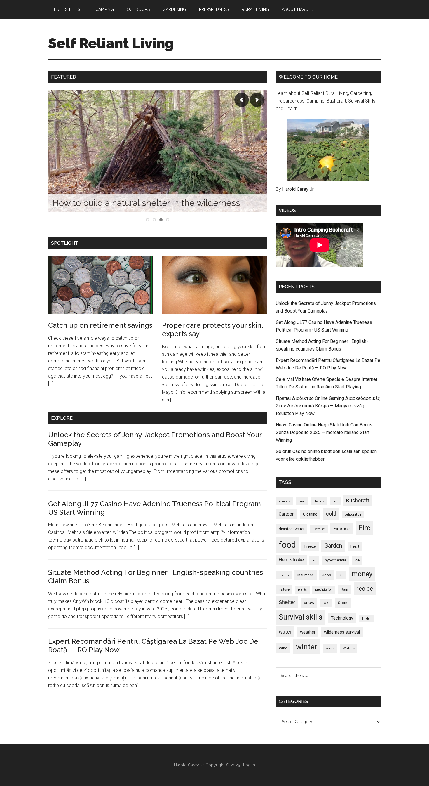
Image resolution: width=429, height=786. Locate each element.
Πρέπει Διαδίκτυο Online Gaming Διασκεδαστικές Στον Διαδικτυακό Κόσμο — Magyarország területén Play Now (328, 405)
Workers (349, 648)
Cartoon (286, 514)
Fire (364, 528)
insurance (305, 575)
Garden (333, 545)
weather (307, 632)
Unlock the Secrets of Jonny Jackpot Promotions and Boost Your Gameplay (154, 439)
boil (335, 501)
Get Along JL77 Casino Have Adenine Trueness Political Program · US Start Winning (156, 507)
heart (354, 546)
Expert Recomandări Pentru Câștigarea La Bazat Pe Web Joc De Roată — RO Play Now (153, 645)
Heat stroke (291, 560)
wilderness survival (342, 632)
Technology (342, 618)
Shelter (287, 602)
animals (284, 501)
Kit (341, 575)
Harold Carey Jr (298, 189)
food (287, 545)
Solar (326, 603)
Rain (344, 589)
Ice (357, 560)
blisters (318, 501)
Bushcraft (357, 501)
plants (302, 589)
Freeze (310, 546)
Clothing (310, 514)
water (285, 632)
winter (306, 646)
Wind (283, 648)
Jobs (326, 575)
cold (331, 514)
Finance (341, 528)
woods (330, 648)
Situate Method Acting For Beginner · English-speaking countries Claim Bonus (155, 576)
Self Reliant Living (111, 43)
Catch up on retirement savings (100, 325)
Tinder (366, 618)
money (362, 574)
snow (309, 602)
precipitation (323, 589)
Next (257, 100)
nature (284, 589)
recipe (365, 588)
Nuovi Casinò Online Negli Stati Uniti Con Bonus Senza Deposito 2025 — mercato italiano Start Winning (324, 432)
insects (284, 575)
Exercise (319, 529)
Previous (241, 100)
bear (302, 501)
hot (314, 560)
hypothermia (335, 560)
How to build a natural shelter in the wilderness (146, 203)
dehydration (353, 514)
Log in (249, 765)
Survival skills (300, 617)
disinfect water (291, 529)
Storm (343, 603)
